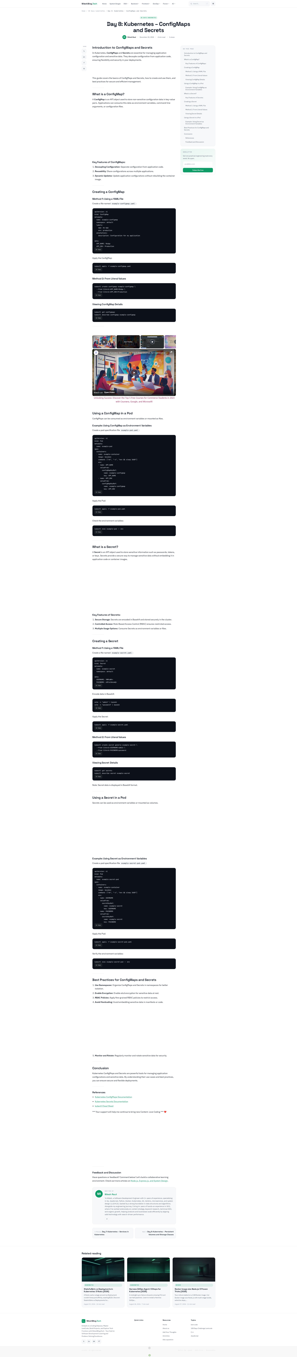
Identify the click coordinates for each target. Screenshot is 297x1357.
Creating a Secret (190, 102)
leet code (194, 1325)
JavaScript (194, 1336)
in (84, 57)
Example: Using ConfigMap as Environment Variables (196, 88)
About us (166, 1328)
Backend (135, 4)
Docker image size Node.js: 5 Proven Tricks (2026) (191, 1290)
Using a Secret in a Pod (192, 118)
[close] (149, 1348)
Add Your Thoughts (169, 1332)
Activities (166, 1336)
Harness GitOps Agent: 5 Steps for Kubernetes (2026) (145, 1290)
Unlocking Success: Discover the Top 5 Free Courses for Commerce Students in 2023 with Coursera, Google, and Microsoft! (134, 352)
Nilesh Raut (131, 37)
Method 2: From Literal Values (196, 75)
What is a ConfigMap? (191, 59)
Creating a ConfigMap (191, 67)
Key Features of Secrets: (194, 98)
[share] (171, 352)
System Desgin (115, 4)
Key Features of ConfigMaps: (196, 63)
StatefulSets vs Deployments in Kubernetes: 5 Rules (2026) (98, 1290)
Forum (166, 4)
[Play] (152, 341)
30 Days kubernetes (96, 11)
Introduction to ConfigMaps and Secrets (195, 54)
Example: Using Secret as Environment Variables (195, 123)
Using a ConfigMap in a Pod (193, 83)
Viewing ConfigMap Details (195, 79)
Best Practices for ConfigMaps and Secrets (196, 129)
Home (104, 4)
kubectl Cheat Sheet (104, 1106)
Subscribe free (197, 170)
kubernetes (89, 1285)
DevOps (156, 4)
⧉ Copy (98, 249)
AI (173, 4)
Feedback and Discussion (195, 142)
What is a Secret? (190, 93)
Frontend (146, 4)
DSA (126, 4)
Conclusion (188, 134)
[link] (96, 352)
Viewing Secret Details (194, 114)
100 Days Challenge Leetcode (201, 1328)
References (190, 138)
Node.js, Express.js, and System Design (149, 1180)
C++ (192, 1332)
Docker (178, 1285)
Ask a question (168, 1340)
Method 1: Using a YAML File (196, 71)
